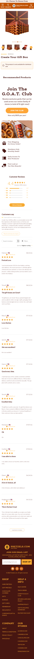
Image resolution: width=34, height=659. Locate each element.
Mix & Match (6, 610)
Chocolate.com (23, 638)
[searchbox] (9, 241)
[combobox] (24, 245)
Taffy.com (21, 644)
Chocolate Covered (6, 592)
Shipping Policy (23, 604)
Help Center (22, 587)
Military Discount (24, 613)
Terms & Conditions (9, 632)
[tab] (17, 41)
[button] (3, 6)
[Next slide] (31, 47)
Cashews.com (22, 641)
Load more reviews (17, 530)
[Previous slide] (3, 47)
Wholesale (6, 638)
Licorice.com (22, 631)
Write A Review (17, 205)
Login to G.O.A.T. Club (23, 595)
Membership (6, 606)
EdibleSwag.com (23, 651)
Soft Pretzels (7, 588)
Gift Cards (6, 603)
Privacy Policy (7, 635)
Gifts (4, 596)
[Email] (21, 569)
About (4, 628)
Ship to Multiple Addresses (23, 609)
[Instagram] (17, 569)
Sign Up (27, 562)
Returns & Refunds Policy (24, 600)
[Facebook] (13, 569)
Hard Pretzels (7, 584)
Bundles (5, 600)
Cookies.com (22, 648)
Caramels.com (23, 634)
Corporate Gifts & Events (8, 614)
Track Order (22, 590)
